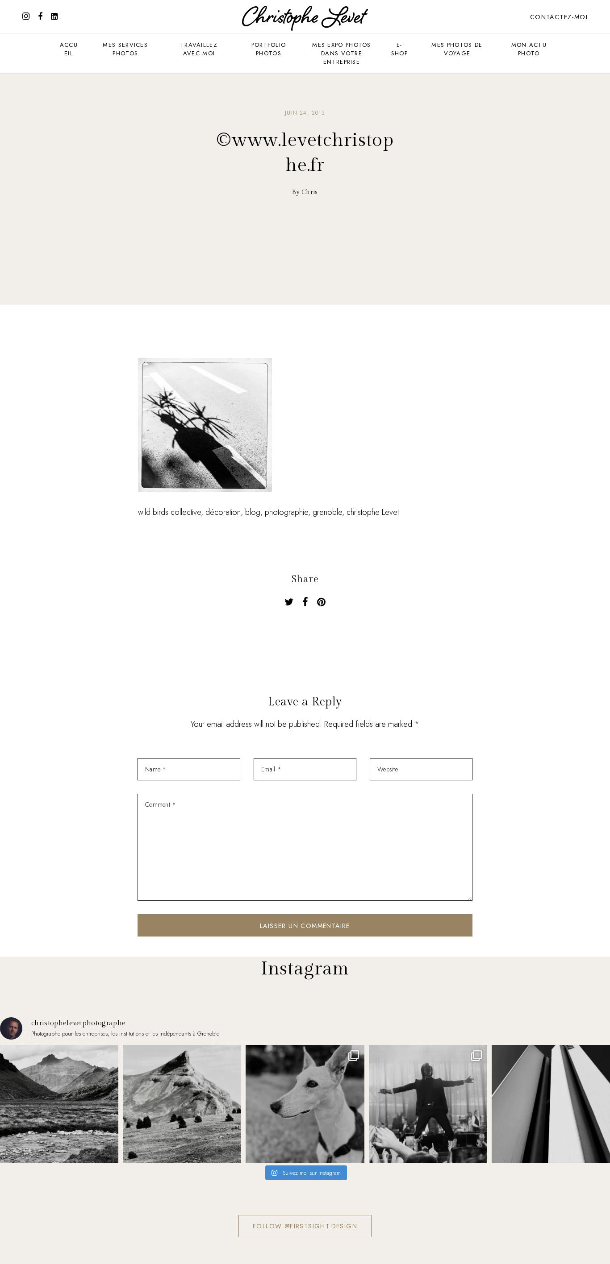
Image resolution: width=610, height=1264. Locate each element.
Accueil (69, 49)
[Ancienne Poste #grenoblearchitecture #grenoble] (551, 1104)
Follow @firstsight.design (305, 1226)
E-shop (399, 49)
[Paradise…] (59, 1104)
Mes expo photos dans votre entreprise (341, 53)
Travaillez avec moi (198, 49)
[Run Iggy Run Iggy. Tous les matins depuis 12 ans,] (305, 1104)
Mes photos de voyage (456, 49)
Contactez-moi (559, 16)
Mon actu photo (529, 49)
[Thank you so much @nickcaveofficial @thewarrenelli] (428, 1104)
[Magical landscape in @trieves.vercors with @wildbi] (182, 1104)
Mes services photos (125, 49)
